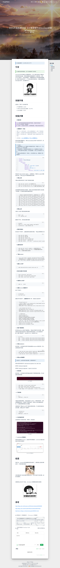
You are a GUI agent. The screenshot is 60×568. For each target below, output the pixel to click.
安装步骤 (52, 68)
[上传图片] (22, 545)
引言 (52, 65)
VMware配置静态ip (33, 138)
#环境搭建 (35, 515)
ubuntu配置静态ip (25, 138)
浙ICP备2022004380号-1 (23, 566)
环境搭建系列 (24, 515)
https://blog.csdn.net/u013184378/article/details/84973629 (27, 508)
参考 (52, 70)
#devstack (31, 515)
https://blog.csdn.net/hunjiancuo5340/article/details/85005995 (28, 506)
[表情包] (20, 545)
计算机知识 (18, 515)
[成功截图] (30, 427)
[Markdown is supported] (17, 545)
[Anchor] (20, 67)
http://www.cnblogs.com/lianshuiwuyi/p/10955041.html (27, 510)
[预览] (24, 545)
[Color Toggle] (56, 2)
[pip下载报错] (30, 378)
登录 (38, 544)
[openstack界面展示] (30, 447)
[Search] (54, 2)
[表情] (19, 545)
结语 (52, 69)
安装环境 (52, 66)
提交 (41, 544)
